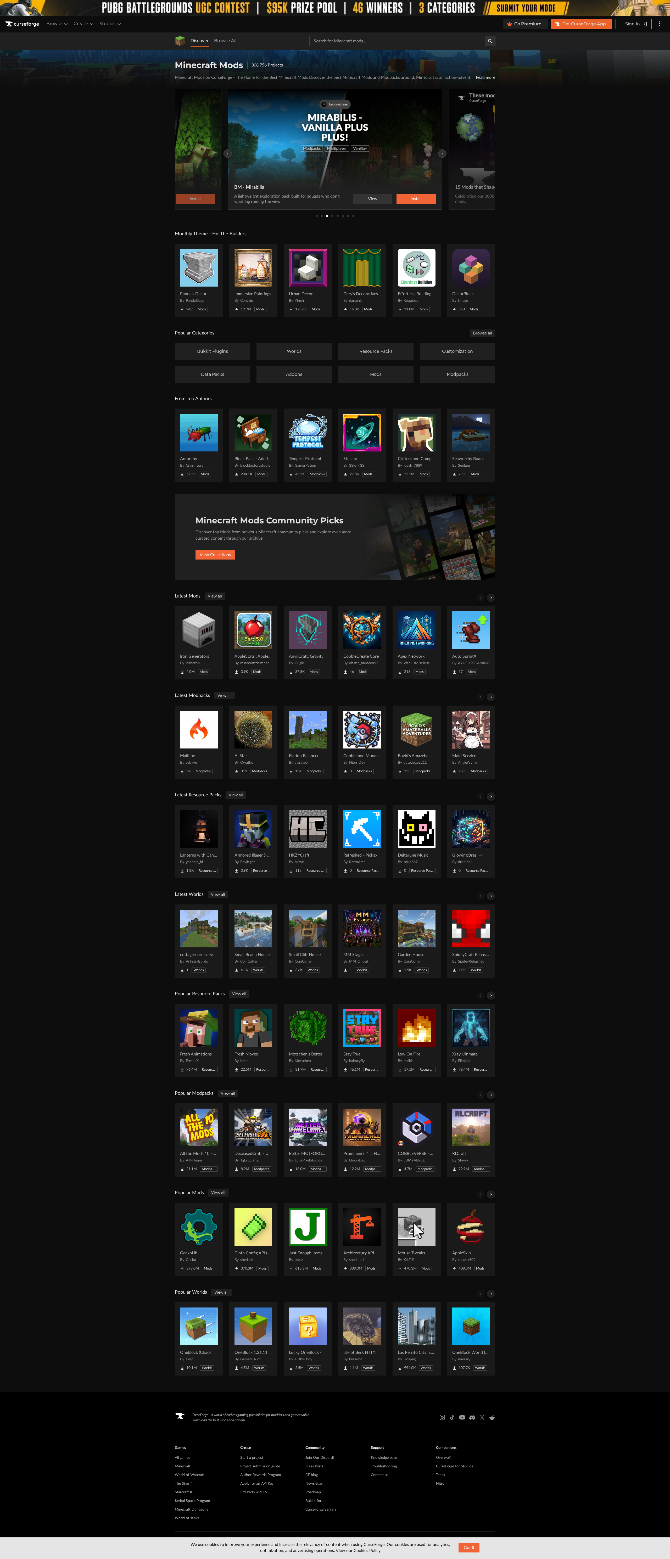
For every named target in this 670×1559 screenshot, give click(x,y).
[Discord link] (472, 1417)
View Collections (215, 555)
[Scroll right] (491, 598)
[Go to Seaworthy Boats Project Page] (471, 445)
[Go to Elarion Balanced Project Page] (308, 742)
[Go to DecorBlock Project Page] (471, 280)
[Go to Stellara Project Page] (362, 445)
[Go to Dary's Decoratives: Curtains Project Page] (362, 280)
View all (215, 596)
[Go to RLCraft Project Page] (471, 1140)
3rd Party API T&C (255, 1492)
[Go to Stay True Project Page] (362, 1040)
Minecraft (183, 1466)
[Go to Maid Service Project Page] (471, 742)
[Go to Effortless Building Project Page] (417, 280)
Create (81, 23)
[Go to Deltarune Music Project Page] (417, 841)
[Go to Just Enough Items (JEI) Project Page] (308, 1239)
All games (182, 1458)
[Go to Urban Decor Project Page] (308, 280)
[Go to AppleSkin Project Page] (471, 1239)
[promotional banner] (335, 8)
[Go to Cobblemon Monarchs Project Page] (362, 742)
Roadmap (313, 1492)
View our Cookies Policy (358, 1551)
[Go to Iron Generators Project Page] (199, 642)
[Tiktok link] (452, 1417)
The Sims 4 (184, 1483)
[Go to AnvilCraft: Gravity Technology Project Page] (308, 642)
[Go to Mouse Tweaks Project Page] (417, 1239)
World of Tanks (187, 1518)
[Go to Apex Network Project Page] (417, 642)
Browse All (225, 40)
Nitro (440, 1483)
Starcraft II (183, 1492)
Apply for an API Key (256, 1483)
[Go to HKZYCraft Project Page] (308, 841)
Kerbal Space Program (192, 1501)
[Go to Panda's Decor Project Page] (199, 280)
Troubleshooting (384, 1466)
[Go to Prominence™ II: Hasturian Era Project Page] (362, 1140)
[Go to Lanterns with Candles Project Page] (199, 841)
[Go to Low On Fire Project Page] (417, 1040)
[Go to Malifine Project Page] (199, 742)
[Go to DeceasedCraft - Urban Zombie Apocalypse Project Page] (253, 1140)
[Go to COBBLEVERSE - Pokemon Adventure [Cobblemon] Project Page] (417, 1140)
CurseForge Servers (320, 1509)
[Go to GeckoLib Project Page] (199, 1239)
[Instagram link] (442, 1417)
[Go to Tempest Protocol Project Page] (308, 445)
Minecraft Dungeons (191, 1509)
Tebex (440, 1475)
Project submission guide (260, 1466)
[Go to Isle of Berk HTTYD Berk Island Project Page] (362, 1339)
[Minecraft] (180, 41)
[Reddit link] (492, 1417)
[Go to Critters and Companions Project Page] (417, 445)
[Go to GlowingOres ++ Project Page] (471, 841)
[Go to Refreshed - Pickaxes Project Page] (362, 841)
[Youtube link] (462, 1417)
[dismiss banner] (661, 8)
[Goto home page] (22, 24)
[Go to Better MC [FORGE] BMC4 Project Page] (308, 1140)
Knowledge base (384, 1458)
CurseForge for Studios (454, 1466)
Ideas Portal (314, 1466)
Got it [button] (469, 1548)
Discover (200, 40)
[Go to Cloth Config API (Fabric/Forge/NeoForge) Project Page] (253, 1239)
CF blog (311, 1475)
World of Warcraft (190, 1475)
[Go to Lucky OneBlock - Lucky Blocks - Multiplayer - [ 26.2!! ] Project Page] (308, 1339)
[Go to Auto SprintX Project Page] (471, 642)
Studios (107, 23)
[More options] (659, 24)
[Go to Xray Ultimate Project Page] (471, 1040)
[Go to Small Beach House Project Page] (253, 941)
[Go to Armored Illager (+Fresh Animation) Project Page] (253, 841)
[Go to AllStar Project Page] (253, 742)
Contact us (379, 1475)
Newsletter (314, 1483)
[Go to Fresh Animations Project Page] (199, 1040)
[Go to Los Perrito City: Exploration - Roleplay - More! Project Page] (417, 1339)
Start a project (251, 1458)
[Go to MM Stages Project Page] (362, 941)
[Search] (490, 41)
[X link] (482, 1417)
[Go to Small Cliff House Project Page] (308, 941)
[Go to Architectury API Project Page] (362, 1239)
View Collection (401, 199)
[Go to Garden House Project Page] (417, 941)
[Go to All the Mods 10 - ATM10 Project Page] (199, 1140)
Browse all (482, 333)
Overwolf (443, 1458)
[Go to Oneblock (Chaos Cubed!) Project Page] (199, 1339)
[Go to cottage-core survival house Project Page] (199, 941)
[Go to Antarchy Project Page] (199, 445)
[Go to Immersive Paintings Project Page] (253, 280)
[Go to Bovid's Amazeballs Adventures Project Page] (417, 742)
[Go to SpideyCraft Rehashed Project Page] (471, 941)
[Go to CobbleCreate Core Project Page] (362, 642)
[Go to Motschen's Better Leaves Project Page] (308, 1040)
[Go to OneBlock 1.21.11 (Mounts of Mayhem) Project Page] (253, 1339)
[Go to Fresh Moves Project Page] (253, 1040)
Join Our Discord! (319, 1458)
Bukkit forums (316, 1501)
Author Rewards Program (260, 1475)
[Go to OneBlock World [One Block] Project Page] (471, 1339)
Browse (54, 23)
